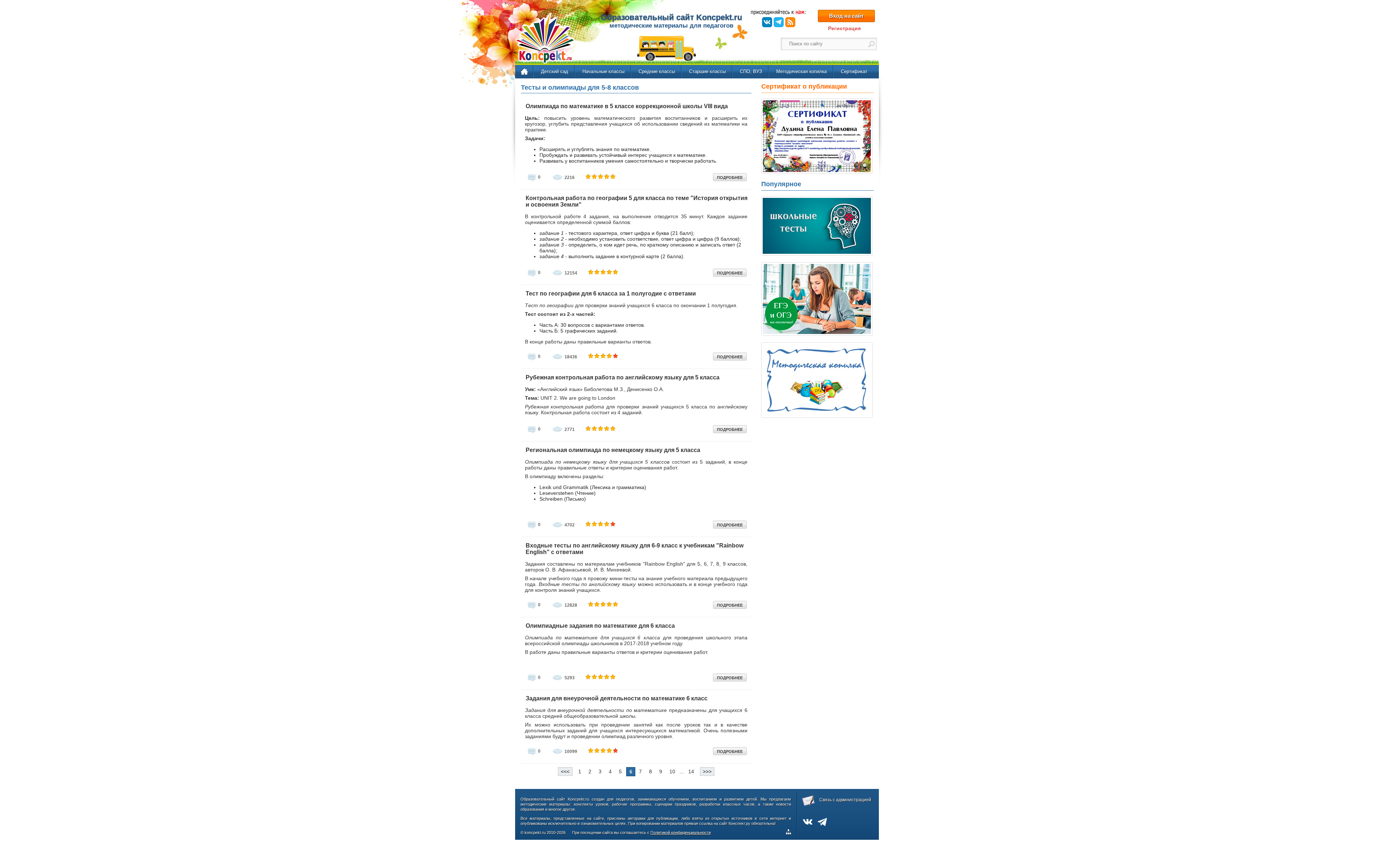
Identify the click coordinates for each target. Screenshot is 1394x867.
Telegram (779, 22)
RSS (790, 22)
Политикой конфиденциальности (681, 832)
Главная (524, 72)
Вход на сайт (846, 16)
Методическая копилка (801, 71)
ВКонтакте (767, 22)
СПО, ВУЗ (751, 71)
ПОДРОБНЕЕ (730, 177)
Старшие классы (707, 71)
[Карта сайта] (790, 833)
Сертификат (854, 71)
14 (691, 771)
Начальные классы (603, 71)
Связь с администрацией (845, 799)
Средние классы (657, 71)
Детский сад (554, 71)
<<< (565, 771)
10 (672, 771)
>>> (707, 771)
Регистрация (844, 28)
